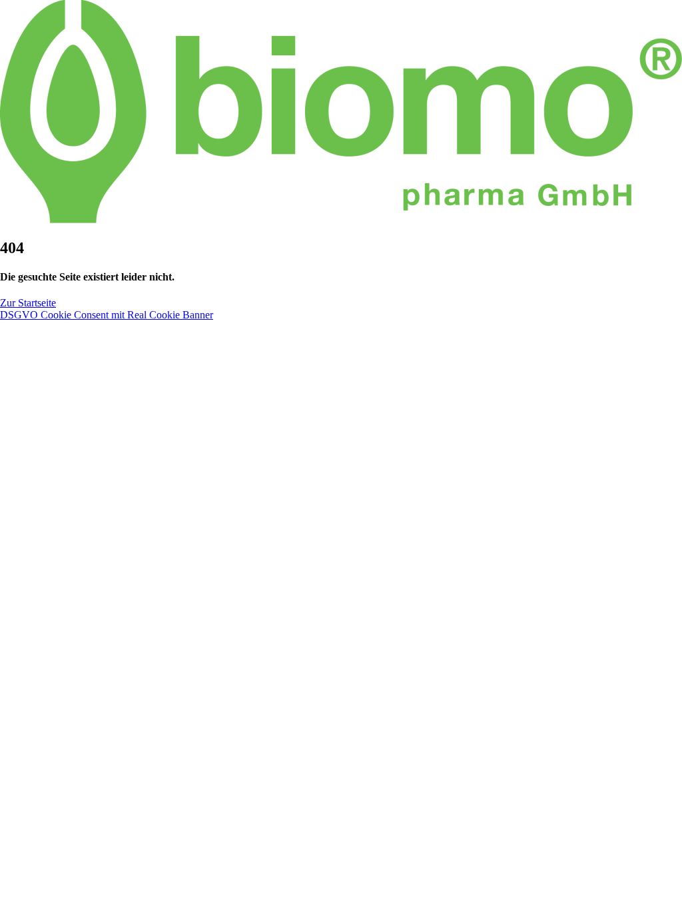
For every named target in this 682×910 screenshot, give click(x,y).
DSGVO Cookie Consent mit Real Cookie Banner (106, 314)
